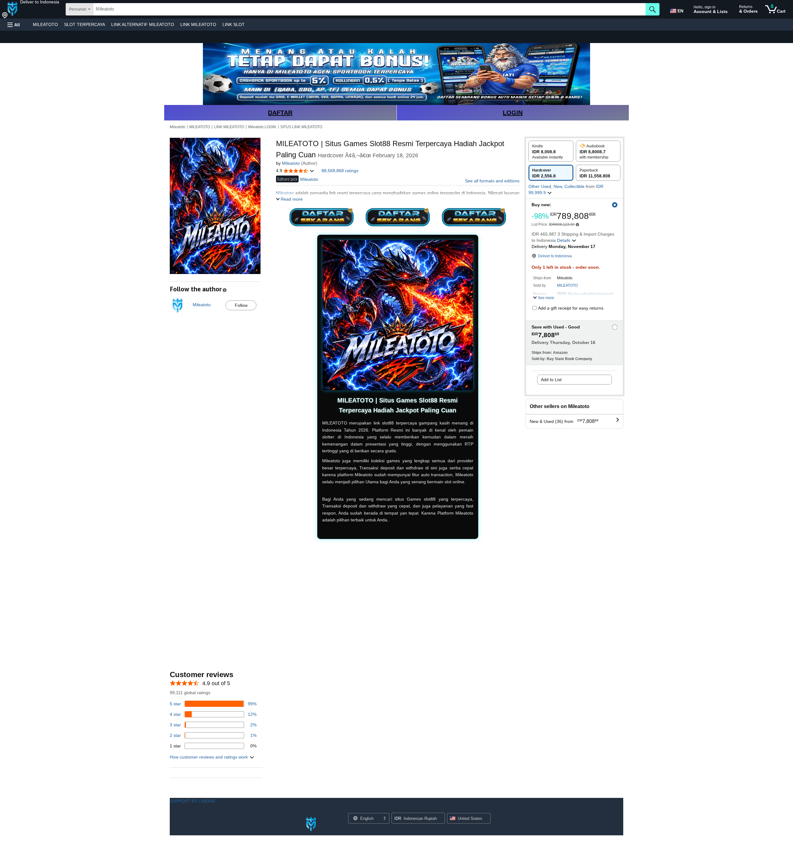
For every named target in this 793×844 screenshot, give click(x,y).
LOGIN (513, 112)
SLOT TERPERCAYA (84, 24)
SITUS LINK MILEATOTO (301, 127)
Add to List (551, 379)
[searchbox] (369, 9)
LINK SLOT (233, 24)
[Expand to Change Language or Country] (384, 818)
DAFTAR (280, 112)
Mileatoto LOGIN (262, 127)
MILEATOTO (45, 24)
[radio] (551, 151)
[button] (39, 2)
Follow (241, 305)
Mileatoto (177, 127)
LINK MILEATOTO (198, 24)
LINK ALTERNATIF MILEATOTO (142, 24)
